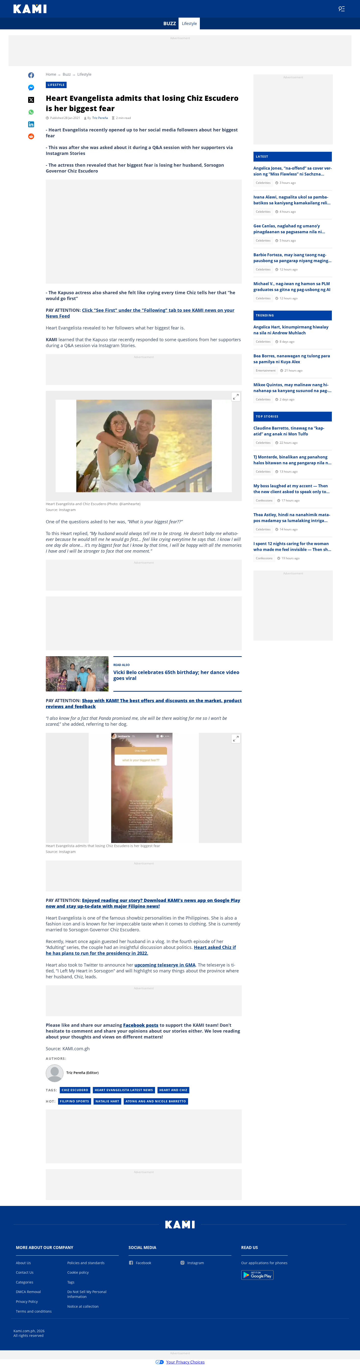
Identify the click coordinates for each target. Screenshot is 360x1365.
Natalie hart (107, 1101)
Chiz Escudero (75, 1090)
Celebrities (263, 183)
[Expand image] (235, 396)
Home (51, 74)
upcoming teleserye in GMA (164, 965)
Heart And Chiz (173, 1090)
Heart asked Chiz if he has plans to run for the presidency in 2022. (141, 950)
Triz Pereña (100, 118)
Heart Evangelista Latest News (124, 1090)
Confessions (264, 500)
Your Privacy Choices (185, 1362)
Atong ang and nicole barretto (156, 1101)
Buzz (169, 23)
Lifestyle (189, 23)
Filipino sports (74, 1101)
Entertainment (266, 370)
